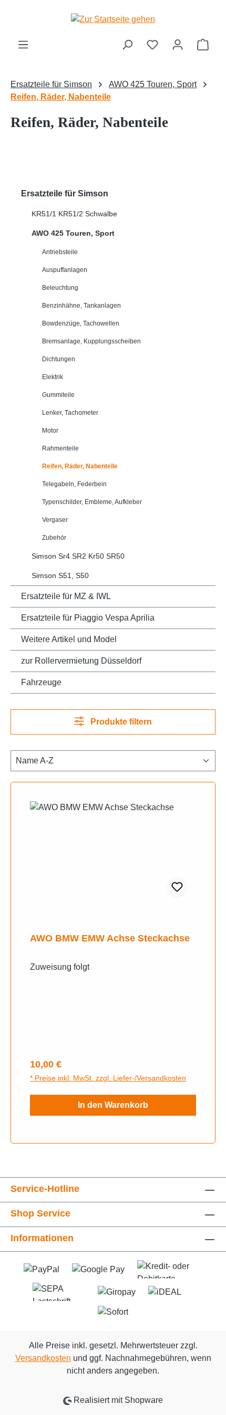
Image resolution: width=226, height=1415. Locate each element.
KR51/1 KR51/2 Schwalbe (74, 213)
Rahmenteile (60, 448)
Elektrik (52, 377)
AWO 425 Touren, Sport (73, 233)
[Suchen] (127, 44)
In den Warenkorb (113, 1104)
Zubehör (54, 537)
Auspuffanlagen (64, 270)
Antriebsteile (60, 252)
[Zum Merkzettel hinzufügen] (177, 887)
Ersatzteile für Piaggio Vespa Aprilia (88, 617)
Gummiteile (58, 395)
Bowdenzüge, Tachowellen (80, 323)
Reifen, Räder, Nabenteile (80, 466)
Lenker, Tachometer (70, 412)
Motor (50, 430)
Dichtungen (58, 359)
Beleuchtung (60, 287)
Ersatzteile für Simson (64, 193)
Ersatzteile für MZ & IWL (66, 596)
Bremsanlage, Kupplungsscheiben (91, 341)
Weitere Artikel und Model (69, 639)
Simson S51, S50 (60, 575)
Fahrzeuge (41, 682)
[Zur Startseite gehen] (113, 19)
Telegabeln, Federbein (74, 484)
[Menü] (23, 44)
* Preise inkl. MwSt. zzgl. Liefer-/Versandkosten (108, 1078)
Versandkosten (43, 1358)
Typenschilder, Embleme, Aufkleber (92, 502)
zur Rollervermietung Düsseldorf (81, 660)
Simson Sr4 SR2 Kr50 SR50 (78, 556)
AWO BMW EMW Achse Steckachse (110, 938)
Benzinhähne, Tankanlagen (81, 305)
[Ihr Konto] (177, 44)
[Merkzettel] (152, 44)
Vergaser (55, 519)
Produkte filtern (120, 721)
